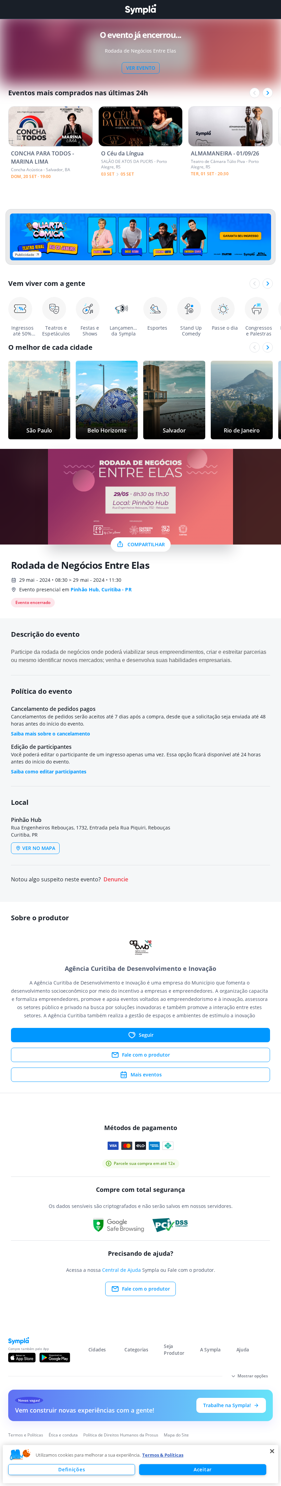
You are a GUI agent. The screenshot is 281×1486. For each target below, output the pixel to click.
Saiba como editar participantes (48, 771)
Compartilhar (146, 544)
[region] (140, 1464)
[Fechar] (272, 1451)
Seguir (146, 1035)
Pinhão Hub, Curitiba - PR (101, 589)
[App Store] (22, 1357)
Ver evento (140, 68)
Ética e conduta (63, 1435)
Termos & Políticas (162, 1455)
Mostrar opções (252, 1376)
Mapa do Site (176, 1435)
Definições (71, 1469)
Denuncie (115, 879)
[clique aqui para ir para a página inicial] (140, 9)
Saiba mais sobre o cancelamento (50, 733)
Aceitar (203, 1469)
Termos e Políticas (25, 1435)
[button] (20, 1455)
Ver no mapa (38, 848)
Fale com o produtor (146, 1054)
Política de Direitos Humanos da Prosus (120, 1435)
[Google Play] (54, 1357)
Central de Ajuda (121, 1270)
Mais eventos (146, 1074)
